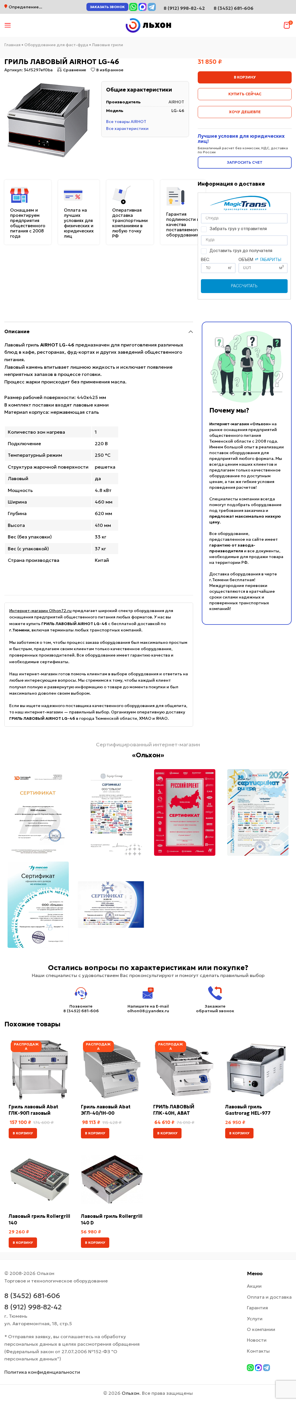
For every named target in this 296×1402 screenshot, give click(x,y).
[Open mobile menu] (7, 25)
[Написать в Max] (142, 7)
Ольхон (130, 1393)
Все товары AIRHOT (126, 121)
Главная (12, 44)
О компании (261, 1329)
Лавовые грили (107, 44)
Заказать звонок (107, 7)
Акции (254, 1286)
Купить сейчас (244, 94)
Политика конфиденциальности (42, 1372)
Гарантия (257, 1307)
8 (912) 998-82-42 (33, 1307)
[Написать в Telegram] (152, 7)
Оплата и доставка (269, 1297)
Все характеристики (127, 128)
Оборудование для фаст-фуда (56, 44)
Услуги (254, 1318)
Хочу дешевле (245, 111)
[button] (23, 1133)
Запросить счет (244, 162)
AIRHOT (176, 102)
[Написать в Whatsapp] (133, 7)
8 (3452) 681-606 (234, 8)
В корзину (245, 77)
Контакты (258, 1351)
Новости (257, 1340)
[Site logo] (148, 25)
